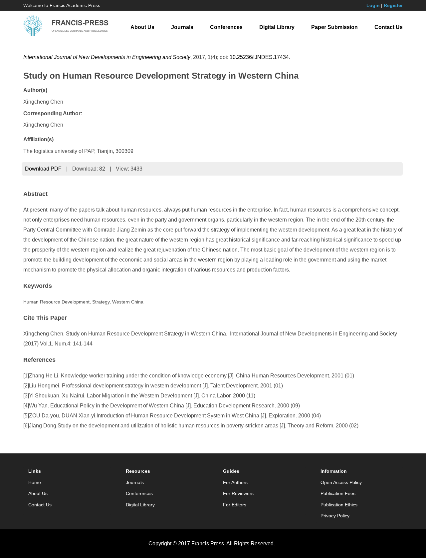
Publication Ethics (338, 504)
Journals (182, 27)
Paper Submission (334, 27)
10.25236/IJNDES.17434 (259, 57)
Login (373, 5)
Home (34, 482)
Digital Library (277, 27)
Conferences (226, 27)
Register (393, 5)
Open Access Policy (341, 482)
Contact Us (388, 27)
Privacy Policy (334, 515)
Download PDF (43, 169)
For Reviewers (238, 493)
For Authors (235, 482)
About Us (142, 27)
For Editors (234, 504)
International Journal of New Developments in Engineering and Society (106, 57)
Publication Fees (337, 493)
